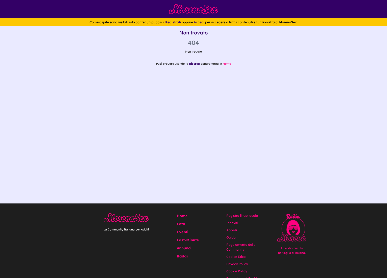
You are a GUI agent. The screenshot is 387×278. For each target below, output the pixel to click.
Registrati (173, 22)
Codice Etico (236, 257)
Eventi (182, 232)
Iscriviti (232, 223)
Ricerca (194, 63)
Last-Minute (188, 240)
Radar (182, 256)
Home (227, 63)
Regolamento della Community (241, 247)
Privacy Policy (237, 264)
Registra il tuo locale (242, 216)
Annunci (184, 248)
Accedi (199, 22)
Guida (231, 237)
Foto (181, 224)
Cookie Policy (236, 271)
